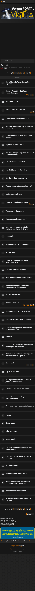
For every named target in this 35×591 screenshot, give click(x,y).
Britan (1, 68)
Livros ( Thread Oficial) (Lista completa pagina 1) (16, 92)
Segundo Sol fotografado (15, 145)
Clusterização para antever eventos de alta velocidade (19, 328)
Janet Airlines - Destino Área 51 (17, 170)
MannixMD (21, 545)
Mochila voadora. (12, 465)
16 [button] (27, 73)
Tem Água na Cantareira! (15, 211)
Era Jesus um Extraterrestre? (16, 219)
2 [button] (17, 73)
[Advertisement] (17, 40)
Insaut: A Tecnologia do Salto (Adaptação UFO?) (17, 261)
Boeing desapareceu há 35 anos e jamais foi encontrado (18, 381)
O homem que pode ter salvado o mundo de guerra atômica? (18, 482)
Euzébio (16, 67)
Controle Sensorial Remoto (16, 269)
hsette (5, 68)
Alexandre (28, 67)
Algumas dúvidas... (13, 372)
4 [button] (21, 73)
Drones (8, 415)
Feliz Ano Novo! (11, 431)
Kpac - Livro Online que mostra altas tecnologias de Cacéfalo (19, 346)
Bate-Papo (5, 65)
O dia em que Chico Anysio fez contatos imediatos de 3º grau (17, 228)
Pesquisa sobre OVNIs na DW (17, 473)
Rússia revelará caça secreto (16, 178)
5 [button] (23, 73)
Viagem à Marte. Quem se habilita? (19, 186)
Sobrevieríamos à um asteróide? (18, 311)
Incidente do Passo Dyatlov (16, 491)
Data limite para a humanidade (17, 244)
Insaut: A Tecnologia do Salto (17, 202)
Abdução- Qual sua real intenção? (18, 320)
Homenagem (10, 423)
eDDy (25, 67)
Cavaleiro (21, 67)
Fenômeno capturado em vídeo (17, 389)
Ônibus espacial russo (14, 194)
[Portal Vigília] (17, 13)
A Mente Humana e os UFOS (16, 162)
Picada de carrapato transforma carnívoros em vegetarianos (17, 287)
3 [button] (19, 73)
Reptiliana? (10, 363)
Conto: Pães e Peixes (13, 295)
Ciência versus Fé (12, 303)
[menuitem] (3, 2)
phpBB (12, 548)
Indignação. (10, 236)
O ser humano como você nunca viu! (19, 278)
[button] (12, 73)
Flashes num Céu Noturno (15, 110)
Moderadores (10, 67)
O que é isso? (11, 252)
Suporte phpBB (21, 549)
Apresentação (11, 439)
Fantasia (9, 337)
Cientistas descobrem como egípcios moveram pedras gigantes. (20, 355)
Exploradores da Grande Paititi (17, 118)
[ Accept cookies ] (18, 537)
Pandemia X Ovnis (12, 102)
